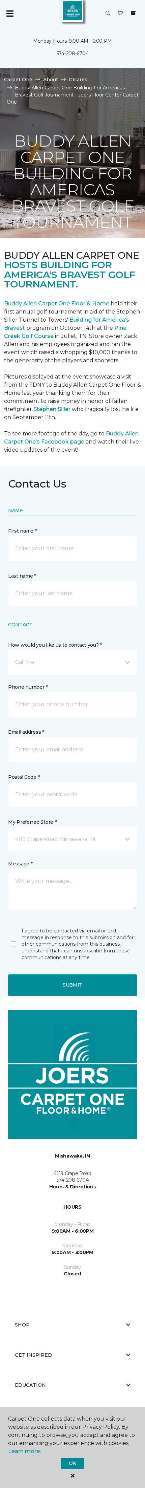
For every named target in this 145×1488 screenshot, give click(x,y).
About (50, 80)
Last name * (22, 576)
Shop (22, 1325)
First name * (22, 531)
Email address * (26, 732)
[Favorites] (120, 13)
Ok (72, 1463)
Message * (20, 863)
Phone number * (28, 687)
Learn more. (24, 1451)
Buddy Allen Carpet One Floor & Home (56, 303)
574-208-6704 (73, 53)
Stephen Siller (51, 409)
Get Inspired (33, 1355)
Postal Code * (23, 777)
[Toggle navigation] (9, 13)
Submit (72, 985)
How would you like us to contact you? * (55, 645)
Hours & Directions (72, 1187)
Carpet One (18, 80)
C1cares (78, 80)
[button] (108, 13)
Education (30, 1385)
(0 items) (133, 13)
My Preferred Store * (32, 822)
